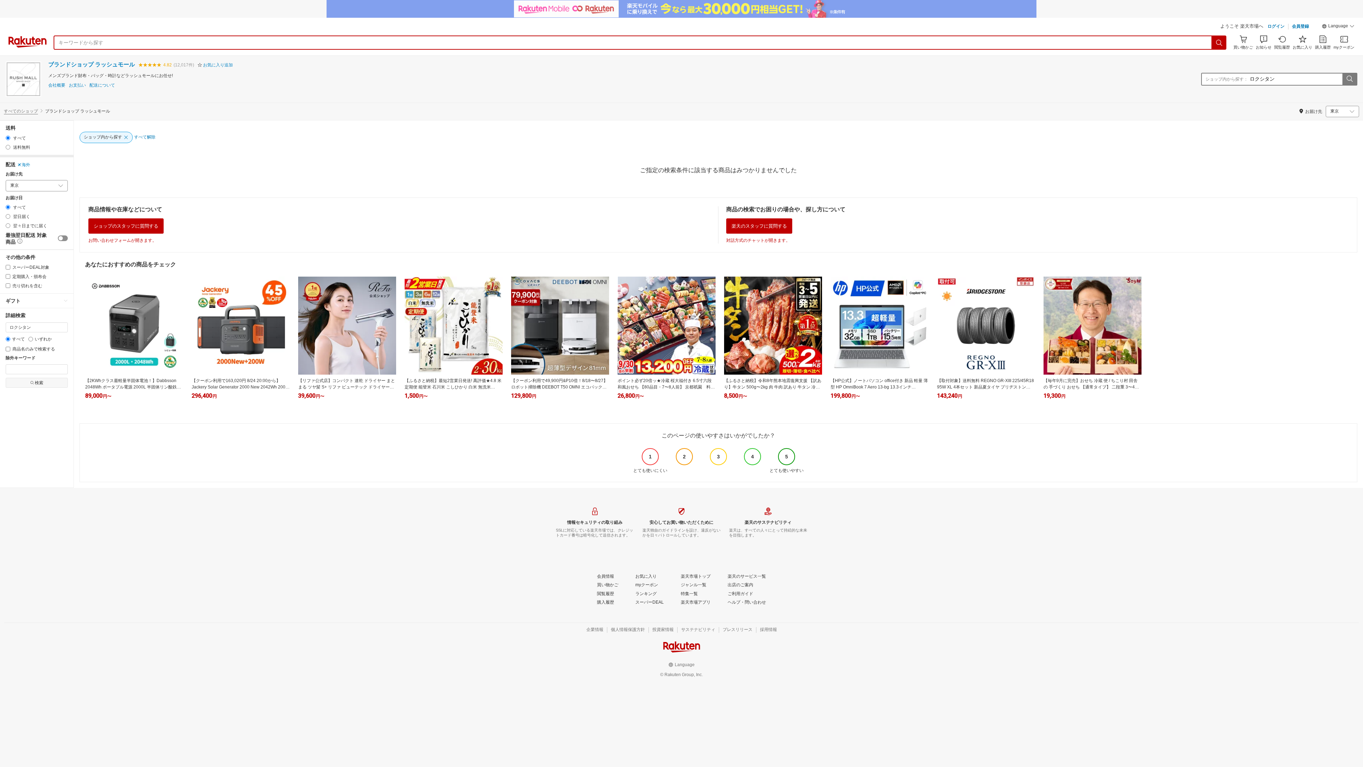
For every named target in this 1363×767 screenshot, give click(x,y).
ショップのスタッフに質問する (126, 226)
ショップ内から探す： (1226, 79)
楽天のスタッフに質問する (759, 226)
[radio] (8, 138)
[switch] (63, 238)
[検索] (1219, 43)
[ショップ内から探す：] (1349, 79)
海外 (26, 164)
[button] (1338, 27)
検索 (39, 382)
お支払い (77, 85)
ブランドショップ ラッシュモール (91, 64)
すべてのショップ (21, 111)
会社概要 (56, 85)
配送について (102, 85)
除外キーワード (20, 358)
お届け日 (14, 198)
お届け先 (14, 174)
